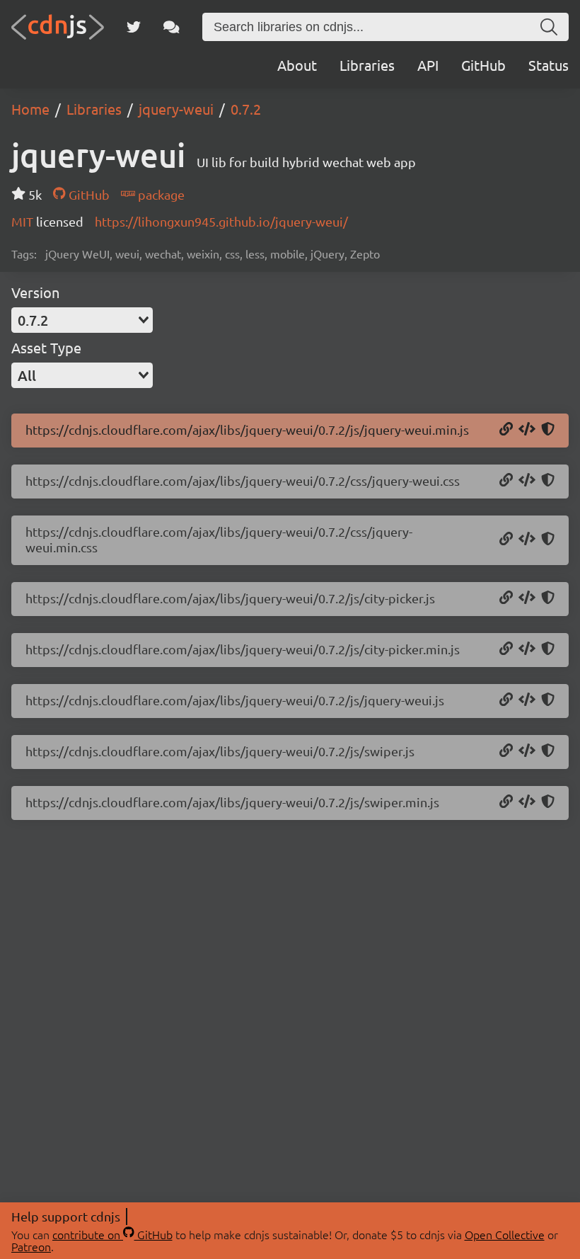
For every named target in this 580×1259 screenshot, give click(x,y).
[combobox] (82, 320)
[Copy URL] (506, 430)
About (297, 65)
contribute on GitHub (112, 1234)
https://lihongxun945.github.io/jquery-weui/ (221, 221)
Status (548, 65)
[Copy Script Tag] (526, 430)
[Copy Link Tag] (526, 481)
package (160, 194)
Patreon (31, 1246)
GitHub (483, 65)
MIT (23, 221)
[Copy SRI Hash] (548, 430)
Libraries (367, 65)
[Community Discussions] (171, 27)
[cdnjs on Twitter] (134, 27)
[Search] (548, 26)
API (428, 65)
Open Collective (505, 1234)
